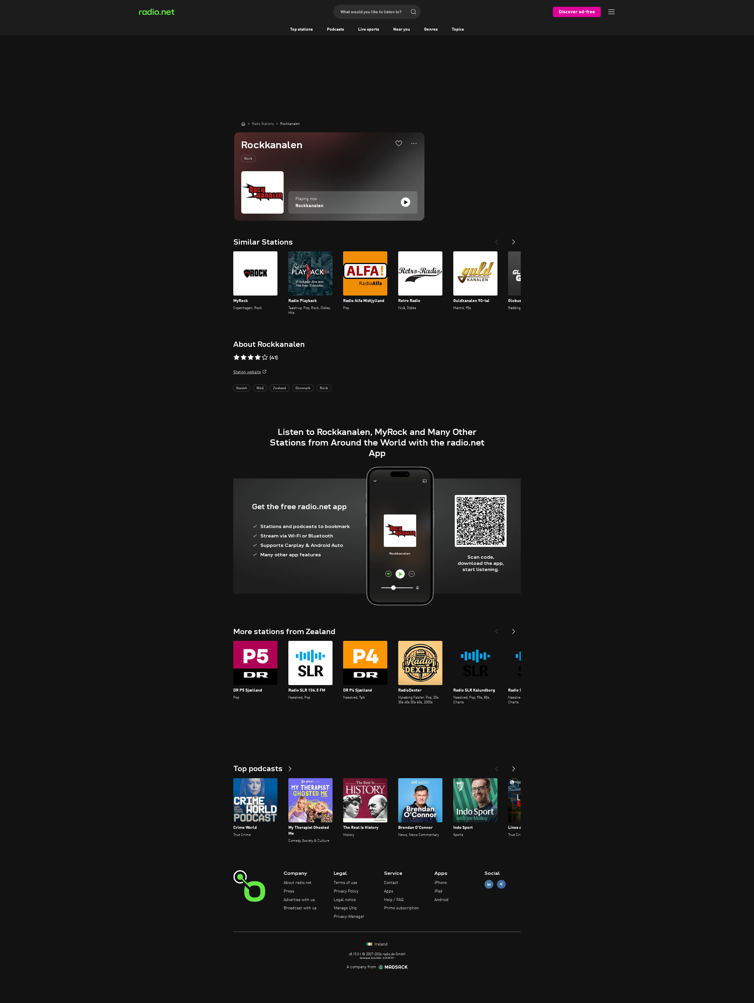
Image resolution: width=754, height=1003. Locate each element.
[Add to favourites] (399, 143)
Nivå (260, 388)
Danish (241, 388)
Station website (247, 372)
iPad (438, 891)
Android (441, 900)
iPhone (440, 883)
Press (289, 891)
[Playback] (405, 202)
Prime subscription (401, 908)
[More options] (414, 143)
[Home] (243, 123)
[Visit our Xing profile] (501, 884)
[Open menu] (611, 11)
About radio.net (298, 883)
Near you (401, 29)
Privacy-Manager (349, 917)
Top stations (301, 29)
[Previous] (497, 239)
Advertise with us (299, 900)
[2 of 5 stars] (243, 357)
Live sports (368, 29)
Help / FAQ (394, 900)
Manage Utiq (345, 908)
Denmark (302, 388)
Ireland (380, 944)
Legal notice (345, 900)
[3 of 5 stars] (250, 357)
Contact (391, 883)
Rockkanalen (309, 206)
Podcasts (335, 29)
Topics (458, 29)
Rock (248, 159)
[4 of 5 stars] (257, 357)
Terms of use (345, 883)
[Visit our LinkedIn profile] (489, 884)
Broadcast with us (300, 908)
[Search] (413, 11)
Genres (431, 29)
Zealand (279, 388)
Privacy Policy (346, 891)
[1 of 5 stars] (236, 357)
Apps (388, 891)
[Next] (514, 239)
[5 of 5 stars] (264, 357)
